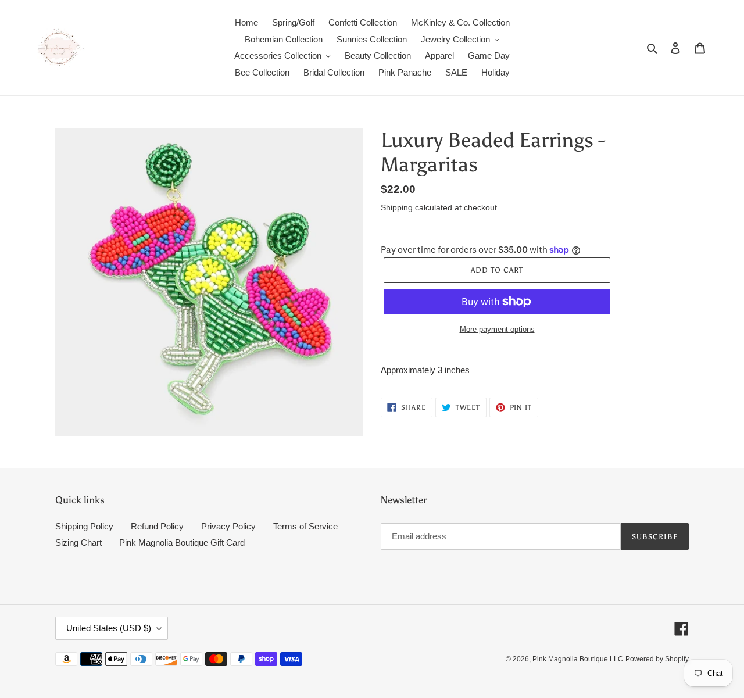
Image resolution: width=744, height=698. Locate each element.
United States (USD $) (108, 628)
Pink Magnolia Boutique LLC (577, 659)
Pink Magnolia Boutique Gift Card (182, 542)
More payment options (497, 329)
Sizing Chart (78, 542)
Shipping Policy (84, 526)
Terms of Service (305, 526)
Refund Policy (157, 526)
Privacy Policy (228, 526)
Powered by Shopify (657, 659)
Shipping (397, 207)
